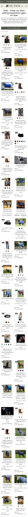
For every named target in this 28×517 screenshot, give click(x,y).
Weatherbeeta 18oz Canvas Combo (7, 394)
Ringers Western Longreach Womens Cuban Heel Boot (7, 442)
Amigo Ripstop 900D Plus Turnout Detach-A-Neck (7, 276)
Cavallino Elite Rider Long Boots (7, 370)
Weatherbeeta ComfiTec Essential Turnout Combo (20, 300)
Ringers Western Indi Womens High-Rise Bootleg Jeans (7, 192)
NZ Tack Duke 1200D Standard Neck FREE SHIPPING (20, 46)
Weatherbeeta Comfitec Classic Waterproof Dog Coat (21, 375)
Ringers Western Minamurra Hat (20, 509)
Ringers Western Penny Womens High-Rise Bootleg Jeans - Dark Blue (7, 143)
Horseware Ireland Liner (7, 506)
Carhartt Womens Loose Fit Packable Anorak (20, 326)
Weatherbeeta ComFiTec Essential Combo (7, 119)
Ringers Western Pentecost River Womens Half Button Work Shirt (7, 351)
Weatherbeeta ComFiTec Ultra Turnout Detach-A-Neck (7, 462)
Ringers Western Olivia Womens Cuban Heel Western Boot (21, 99)
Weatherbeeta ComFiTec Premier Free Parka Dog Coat (21, 232)
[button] (22, 6)
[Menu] (2, 6)
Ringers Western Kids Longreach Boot (21, 420)
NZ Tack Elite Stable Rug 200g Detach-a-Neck (7, 418)
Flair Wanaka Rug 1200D (21, 251)
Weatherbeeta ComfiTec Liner (7, 210)
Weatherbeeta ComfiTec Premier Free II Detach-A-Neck (20, 462)
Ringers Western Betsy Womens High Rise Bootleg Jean (20, 122)
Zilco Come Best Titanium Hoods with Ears (21, 345)
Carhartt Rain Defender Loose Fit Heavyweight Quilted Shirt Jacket (7, 73)
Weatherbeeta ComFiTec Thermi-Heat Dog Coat (20, 439)
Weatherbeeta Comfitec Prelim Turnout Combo (7, 486)
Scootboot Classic (7, 228)
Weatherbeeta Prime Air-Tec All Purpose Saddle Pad (21, 147)
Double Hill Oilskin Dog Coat (21, 166)
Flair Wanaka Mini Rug (7, 298)
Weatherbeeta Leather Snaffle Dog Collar (7, 326)
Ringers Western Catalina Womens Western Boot (7, 170)
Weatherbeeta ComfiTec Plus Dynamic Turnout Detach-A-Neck (21, 396)
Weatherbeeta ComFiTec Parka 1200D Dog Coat (20, 189)
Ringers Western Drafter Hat (7, 48)
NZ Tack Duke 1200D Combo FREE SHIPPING (7, 92)
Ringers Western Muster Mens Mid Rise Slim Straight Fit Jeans (21, 280)
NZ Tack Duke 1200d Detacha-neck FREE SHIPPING (20, 69)
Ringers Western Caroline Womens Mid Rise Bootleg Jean (7, 256)
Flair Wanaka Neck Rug (20, 485)
